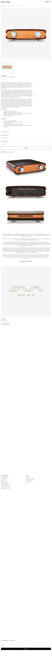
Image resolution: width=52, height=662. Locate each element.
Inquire (26, 148)
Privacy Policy (29, 481)
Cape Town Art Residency (6, 486)
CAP (2, 489)
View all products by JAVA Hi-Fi (26, 261)
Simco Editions (4, 478)
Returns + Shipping (30, 479)
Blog (27, 482)
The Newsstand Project (5, 488)
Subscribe (26, 648)
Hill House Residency (5, 482)
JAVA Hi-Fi (10, 5)
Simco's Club (3, 481)
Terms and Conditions (30, 478)
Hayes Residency (4, 485)
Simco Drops (3, 479)
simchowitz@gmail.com (6, 324)
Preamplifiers (3, 5)
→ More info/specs (5, 131)
